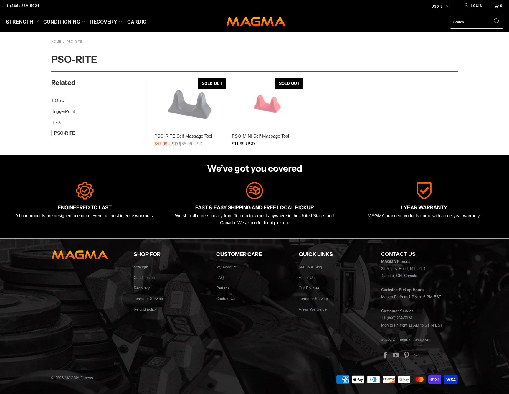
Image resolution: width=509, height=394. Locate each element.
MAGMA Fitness (79, 378)
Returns (222, 288)
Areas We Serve (313, 309)
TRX (56, 122)
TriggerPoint (63, 111)
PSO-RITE (64, 133)
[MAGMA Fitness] (256, 22)
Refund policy (145, 309)
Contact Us (225, 298)
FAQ (220, 278)
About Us (307, 278)
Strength (19, 22)
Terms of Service (148, 298)
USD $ (437, 6)
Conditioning (61, 22)
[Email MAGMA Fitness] (417, 356)
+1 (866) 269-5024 (396, 318)
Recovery (103, 22)
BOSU (58, 100)
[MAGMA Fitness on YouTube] (396, 356)
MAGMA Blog (310, 267)
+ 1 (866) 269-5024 (21, 6)
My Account (226, 267)
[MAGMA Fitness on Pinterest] (406, 356)
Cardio (136, 22)
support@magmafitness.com (405, 339)
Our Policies (309, 288)
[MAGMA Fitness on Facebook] (385, 356)
